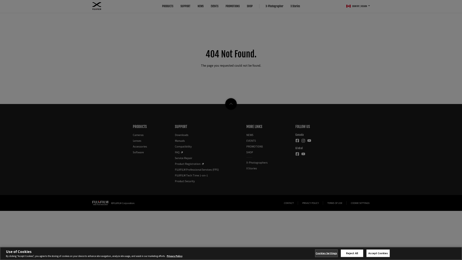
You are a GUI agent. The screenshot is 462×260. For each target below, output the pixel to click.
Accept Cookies (378, 253)
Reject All (352, 253)
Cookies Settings (326, 253)
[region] (231, 253)
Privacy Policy (174, 255)
